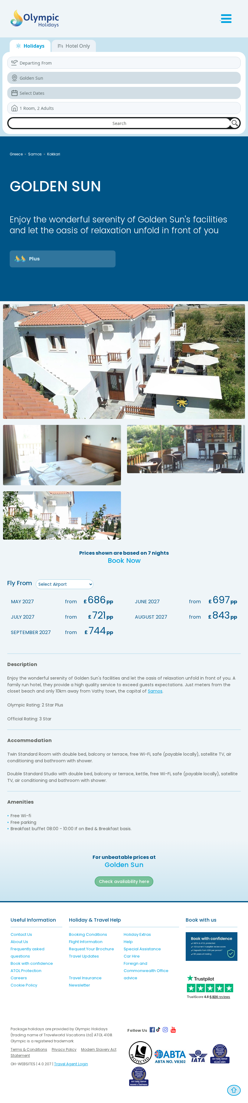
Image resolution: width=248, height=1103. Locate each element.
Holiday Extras (137, 934)
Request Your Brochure (91, 949)
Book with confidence (32, 963)
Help (128, 942)
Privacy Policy (64, 1049)
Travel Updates (84, 956)
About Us (19, 942)
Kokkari (53, 154)
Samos (35, 154)
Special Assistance (142, 949)
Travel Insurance (85, 978)
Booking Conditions (88, 934)
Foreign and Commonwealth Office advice (146, 971)
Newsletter (79, 985)
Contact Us (21, 934)
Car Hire (132, 956)
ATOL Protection (26, 971)
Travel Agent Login (71, 1063)
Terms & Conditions (29, 1049)
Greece (16, 154)
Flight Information (86, 942)
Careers (19, 978)
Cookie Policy (24, 985)
